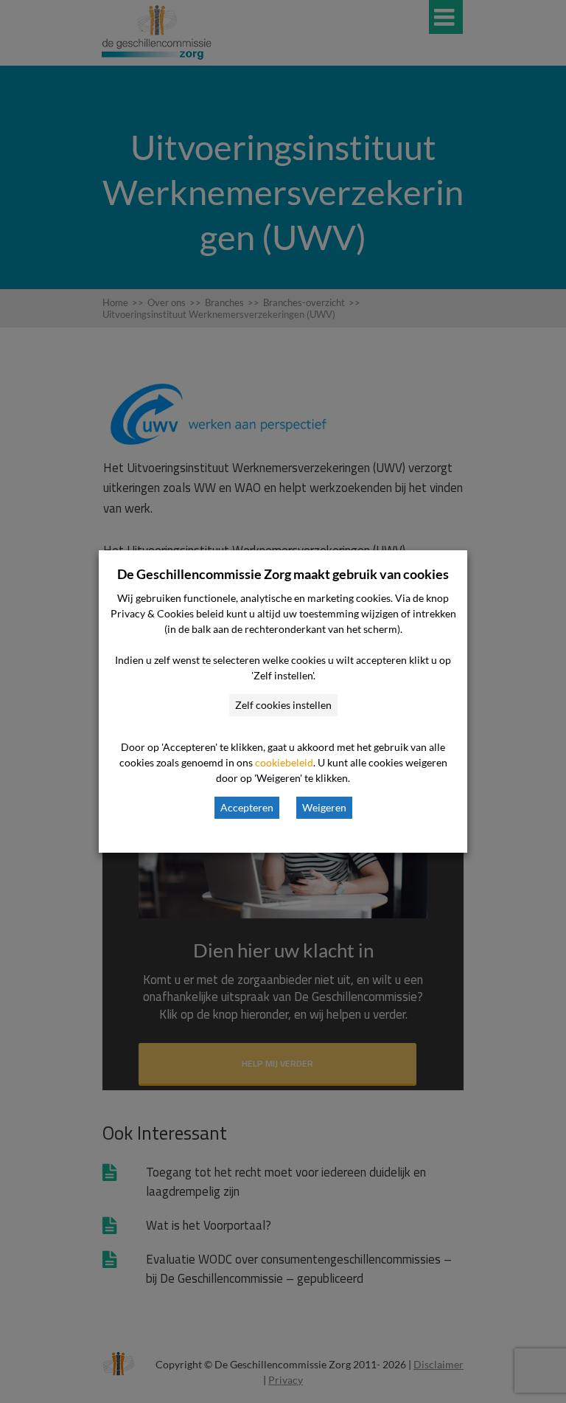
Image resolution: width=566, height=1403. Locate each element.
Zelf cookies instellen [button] (283, 705)
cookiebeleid (284, 762)
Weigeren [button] (324, 807)
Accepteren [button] (246, 807)
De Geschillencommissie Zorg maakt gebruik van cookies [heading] (283, 574)
